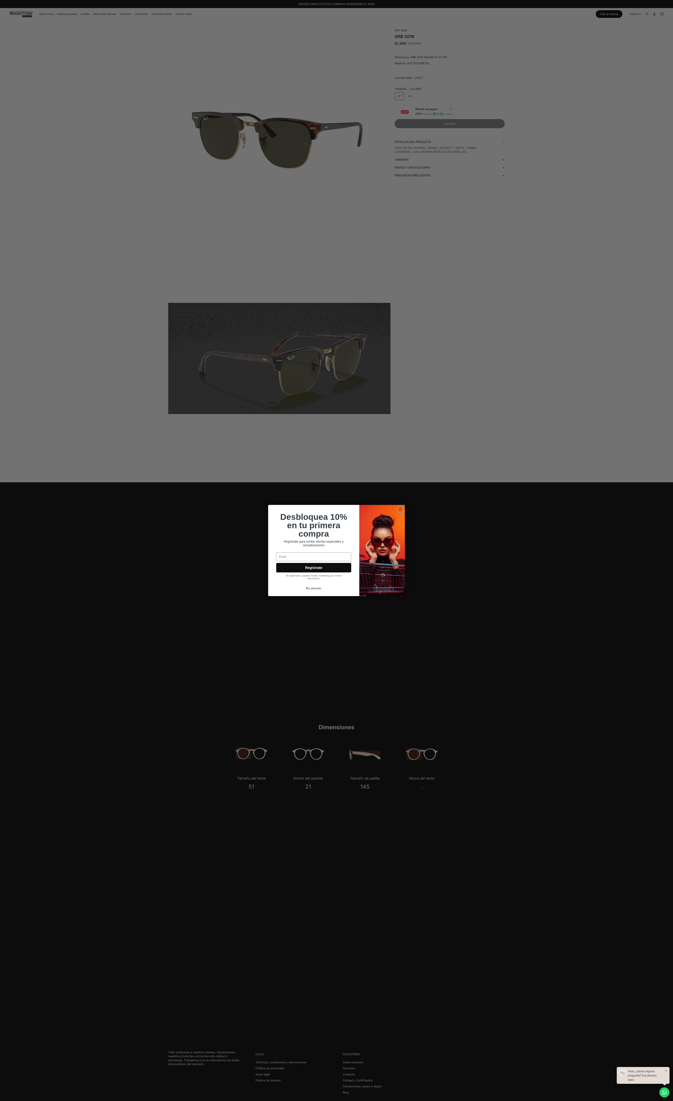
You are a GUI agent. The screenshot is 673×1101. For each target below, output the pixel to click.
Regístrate (313, 568)
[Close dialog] (400, 509)
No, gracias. (314, 588)
